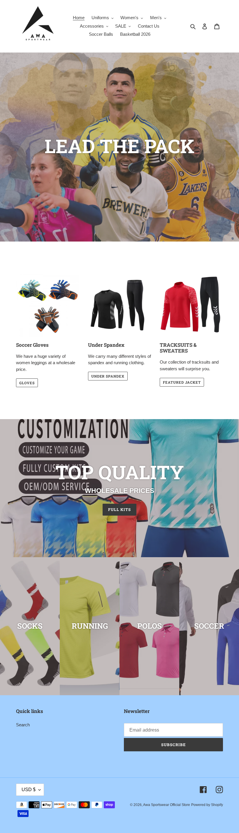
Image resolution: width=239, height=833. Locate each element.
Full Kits (119, 509)
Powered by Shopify (207, 805)
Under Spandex (107, 376)
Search (23, 724)
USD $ (29, 789)
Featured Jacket (182, 382)
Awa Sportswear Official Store (166, 805)
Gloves (27, 382)
